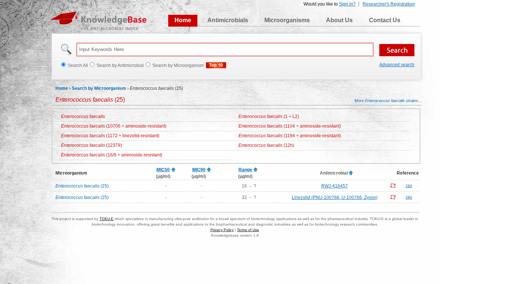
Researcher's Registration (389, 4)
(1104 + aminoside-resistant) (289, 126)
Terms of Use (248, 230)
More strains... (388, 100)
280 (409, 186)
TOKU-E (106, 219)
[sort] (173, 170)
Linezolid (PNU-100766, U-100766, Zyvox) (334, 197)
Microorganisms (287, 20)
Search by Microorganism (99, 88)
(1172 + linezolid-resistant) (110, 135)
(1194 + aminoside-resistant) (289, 135)
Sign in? (347, 4)
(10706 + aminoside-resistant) (113, 126)
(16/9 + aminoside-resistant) (111, 155)
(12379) (91, 145)
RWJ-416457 (334, 186)
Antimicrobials (227, 20)
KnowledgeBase (98, 20)
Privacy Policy (222, 230)
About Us (339, 20)
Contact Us (384, 20)
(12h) (266, 145)
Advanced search (396, 64)
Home (182, 20)
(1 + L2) (268, 116)
